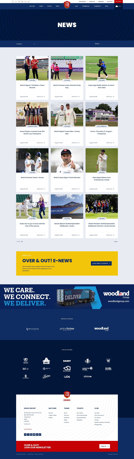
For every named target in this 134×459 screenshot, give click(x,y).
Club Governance (99, 415)
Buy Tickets (80, 413)
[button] (32, 6)
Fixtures (51, 413)
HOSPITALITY (110, 1)
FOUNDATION (92, 1)
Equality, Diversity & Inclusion (102, 422)
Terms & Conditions (39, 454)
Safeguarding (98, 424)
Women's (66, 415)
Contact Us (27, 424)
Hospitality (79, 420)
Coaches (66, 422)
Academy (66, 417)
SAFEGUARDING (82, 1)
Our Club (96, 413)
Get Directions (28, 429)
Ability (65, 420)
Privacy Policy (30, 454)
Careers (96, 420)
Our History (97, 417)
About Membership (82, 415)
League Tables (53, 415)
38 (22, 241)
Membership (101, 1)
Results (50, 417)
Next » (116, 241)
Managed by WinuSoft (113, 454)
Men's (65, 413)
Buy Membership (81, 417)
